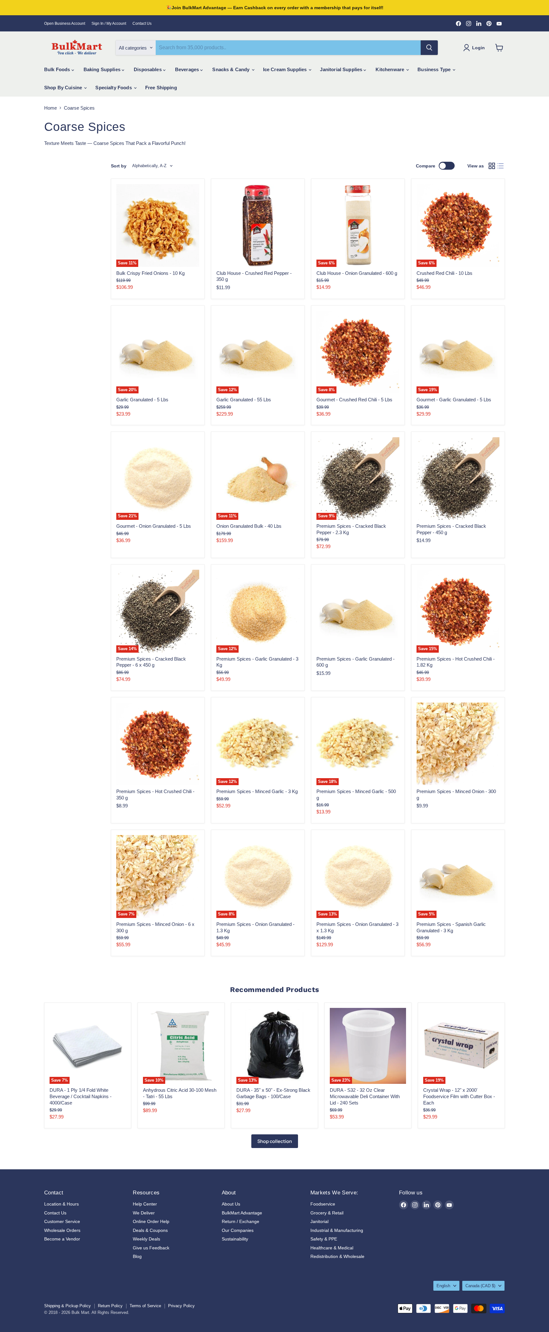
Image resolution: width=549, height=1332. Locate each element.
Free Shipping (161, 87)
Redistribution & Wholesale (337, 1256)
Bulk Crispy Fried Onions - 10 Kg (150, 273)
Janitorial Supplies (341, 69)
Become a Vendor (62, 1238)
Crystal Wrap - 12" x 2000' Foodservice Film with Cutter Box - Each (459, 1096)
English (443, 1285)
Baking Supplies (103, 69)
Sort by (118, 165)
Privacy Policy (181, 1305)
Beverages (187, 69)
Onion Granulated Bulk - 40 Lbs (248, 526)
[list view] (500, 165)
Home (50, 108)
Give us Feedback (151, 1247)
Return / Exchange (240, 1221)
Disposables (148, 69)
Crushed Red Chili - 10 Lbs (444, 273)
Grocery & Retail (326, 1212)
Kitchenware (390, 69)
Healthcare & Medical (331, 1247)
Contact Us (142, 23)
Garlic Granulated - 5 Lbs (142, 399)
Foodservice (322, 1203)
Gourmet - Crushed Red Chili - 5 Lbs (354, 399)
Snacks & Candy (231, 69)
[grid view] (491, 165)
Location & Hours (61, 1203)
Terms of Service (145, 1305)
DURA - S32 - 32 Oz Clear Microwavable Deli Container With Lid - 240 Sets (365, 1096)
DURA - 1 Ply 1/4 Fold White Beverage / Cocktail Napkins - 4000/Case (81, 1096)
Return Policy (110, 1305)
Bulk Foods (57, 69)
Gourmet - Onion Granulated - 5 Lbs (153, 526)
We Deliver (144, 1212)
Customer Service (62, 1221)
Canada (480, 1285)
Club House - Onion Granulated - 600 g (356, 273)
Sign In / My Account (109, 23)
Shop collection (274, 1141)
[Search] (429, 47)
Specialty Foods (114, 87)
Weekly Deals (146, 1238)
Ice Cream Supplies (285, 69)
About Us (231, 1203)
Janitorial (319, 1221)
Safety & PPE (323, 1238)
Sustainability (235, 1238)
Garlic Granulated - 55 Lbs (243, 399)
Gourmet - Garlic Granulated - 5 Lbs (454, 399)
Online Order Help (151, 1221)
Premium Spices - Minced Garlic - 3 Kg (257, 791)
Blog (137, 1256)
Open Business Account (64, 23)
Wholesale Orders (62, 1230)
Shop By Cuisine (63, 87)
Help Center (145, 1203)
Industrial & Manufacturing (336, 1230)
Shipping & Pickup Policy (67, 1305)
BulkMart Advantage (242, 1212)
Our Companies (238, 1230)
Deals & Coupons (150, 1230)
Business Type (434, 69)
